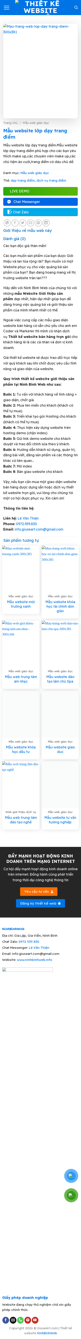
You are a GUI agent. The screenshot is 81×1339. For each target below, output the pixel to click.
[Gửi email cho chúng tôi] (13, 1320)
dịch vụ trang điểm (51, 180)
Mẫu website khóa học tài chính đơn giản (60, 606)
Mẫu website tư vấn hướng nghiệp (60, 819)
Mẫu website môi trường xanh (21, 604)
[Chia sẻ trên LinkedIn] (46, 223)
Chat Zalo (21, 212)
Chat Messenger (26, 202)
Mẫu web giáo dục (36, 123)
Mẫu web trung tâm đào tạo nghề (21, 819)
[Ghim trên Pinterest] (38, 223)
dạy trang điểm (23, 180)
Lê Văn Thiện (28, 518)
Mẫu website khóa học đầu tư (21, 749)
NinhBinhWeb (47, 1333)
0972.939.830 (26, 524)
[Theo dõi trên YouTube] (35, 1320)
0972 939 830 (29, 942)
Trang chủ (10, 123)
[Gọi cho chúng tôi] (20, 1320)
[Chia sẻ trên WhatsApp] (7, 223)
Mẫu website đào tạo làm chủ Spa (60, 679)
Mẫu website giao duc (60, 749)
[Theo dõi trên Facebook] (5, 1320)
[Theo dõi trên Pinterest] (27, 1320)
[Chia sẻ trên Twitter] (22, 223)
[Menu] (6, 8)
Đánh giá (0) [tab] (14, 238)
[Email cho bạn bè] (30, 223)
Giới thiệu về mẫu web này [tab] (27, 230)
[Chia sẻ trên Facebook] (15, 223)
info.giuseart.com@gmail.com (39, 529)
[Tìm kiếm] (76, 7)
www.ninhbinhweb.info (34, 960)
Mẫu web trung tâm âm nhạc (21, 679)
